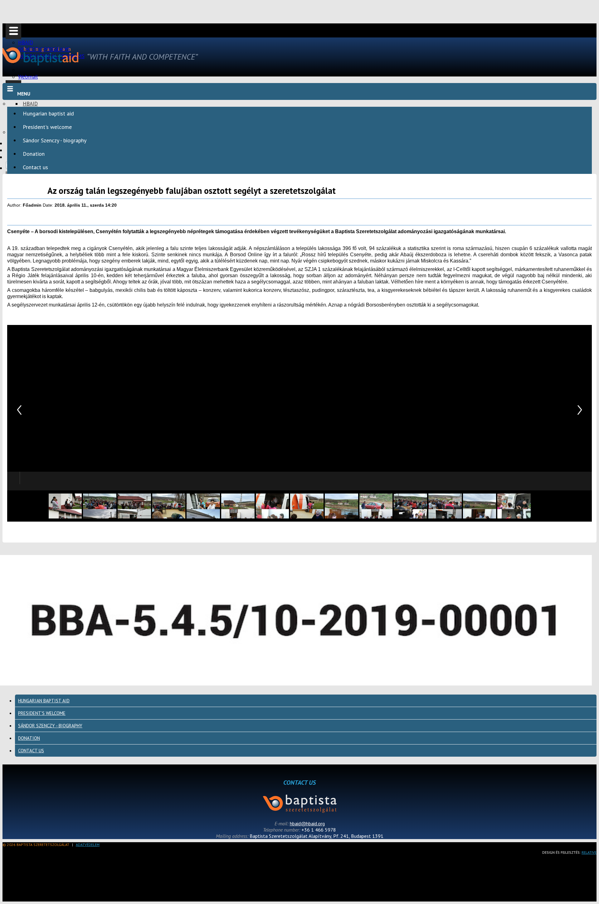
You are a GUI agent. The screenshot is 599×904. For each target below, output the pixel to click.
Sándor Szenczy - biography (54, 140)
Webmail (28, 76)
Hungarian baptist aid (48, 113)
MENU (23, 94)
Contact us (35, 167)
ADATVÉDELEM (88, 844)
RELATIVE (589, 852)
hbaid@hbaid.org (307, 823)
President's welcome (47, 126)
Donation (34, 153)
